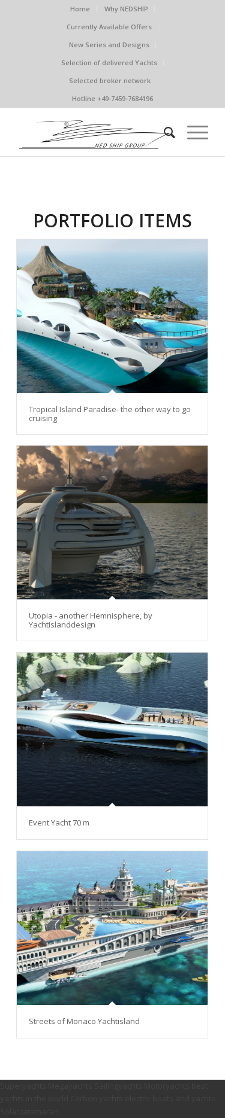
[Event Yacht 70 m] (112, 729)
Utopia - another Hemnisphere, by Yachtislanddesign (90, 619)
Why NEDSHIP (126, 8)
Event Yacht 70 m (59, 822)
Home (80, 8)
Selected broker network (110, 80)
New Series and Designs (109, 44)
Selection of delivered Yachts (109, 62)
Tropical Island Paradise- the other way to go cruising (110, 413)
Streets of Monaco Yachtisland (84, 1021)
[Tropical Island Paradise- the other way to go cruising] (112, 316)
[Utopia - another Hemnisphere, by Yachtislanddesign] (112, 522)
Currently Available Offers (109, 26)
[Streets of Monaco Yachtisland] (112, 928)
